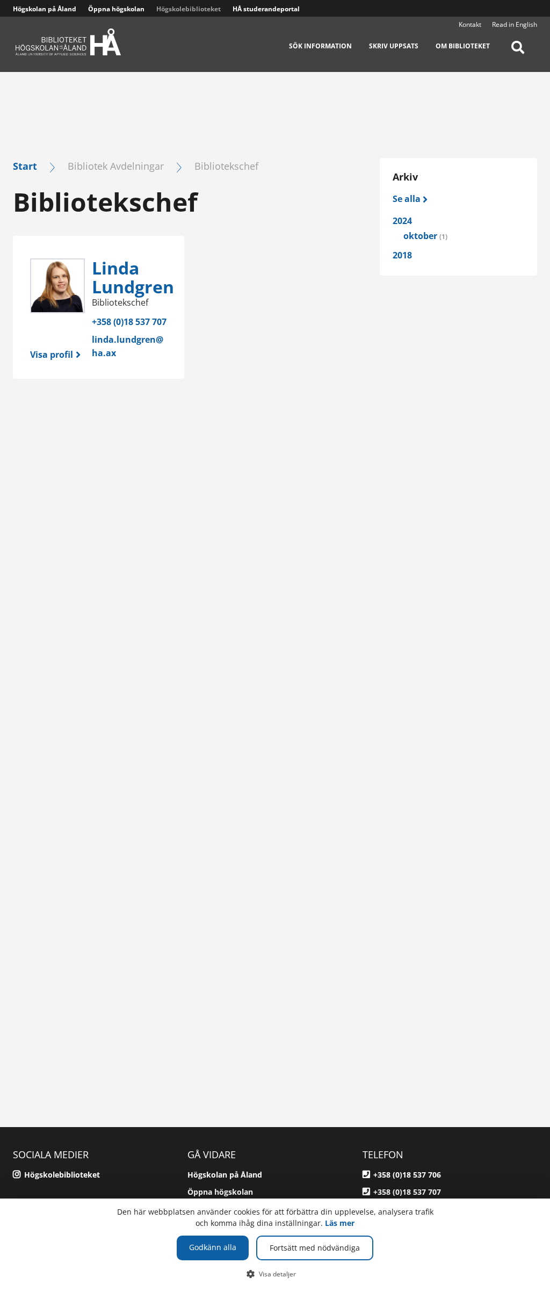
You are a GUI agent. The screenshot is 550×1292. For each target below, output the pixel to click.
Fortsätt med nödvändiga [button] (315, 1248)
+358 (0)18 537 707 (129, 322)
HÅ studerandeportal (266, 8)
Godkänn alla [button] (212, 1247)
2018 (402, 255)
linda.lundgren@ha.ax (127, 346)
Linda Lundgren (133, 277)
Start (25, 165)
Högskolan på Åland (44, 8)
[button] (275, 1273)
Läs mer (339, 1223)
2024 (402, 221)
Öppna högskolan (116, 8)
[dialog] (275, 1245)
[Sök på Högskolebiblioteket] (517, 53)
